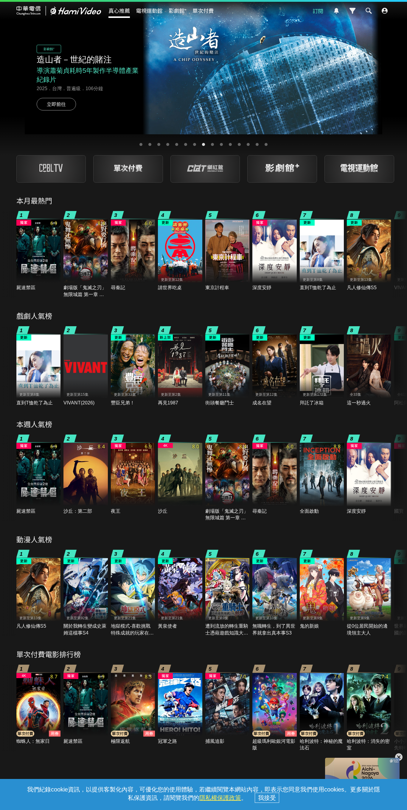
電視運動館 (149, 10)
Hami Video (58, 11)
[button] (140, 144)
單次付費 (203, 10)
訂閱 (318, 11)
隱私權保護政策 (220, 797)
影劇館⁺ (178, 10)
